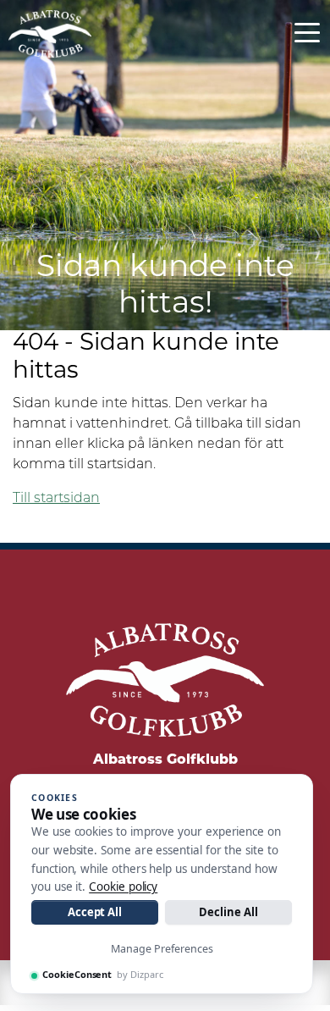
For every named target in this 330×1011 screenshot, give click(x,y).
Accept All (95, 912)
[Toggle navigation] (307, 31)
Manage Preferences (162, 949)
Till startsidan (56, 498)
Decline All (228, 912)
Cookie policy (123, 886)
